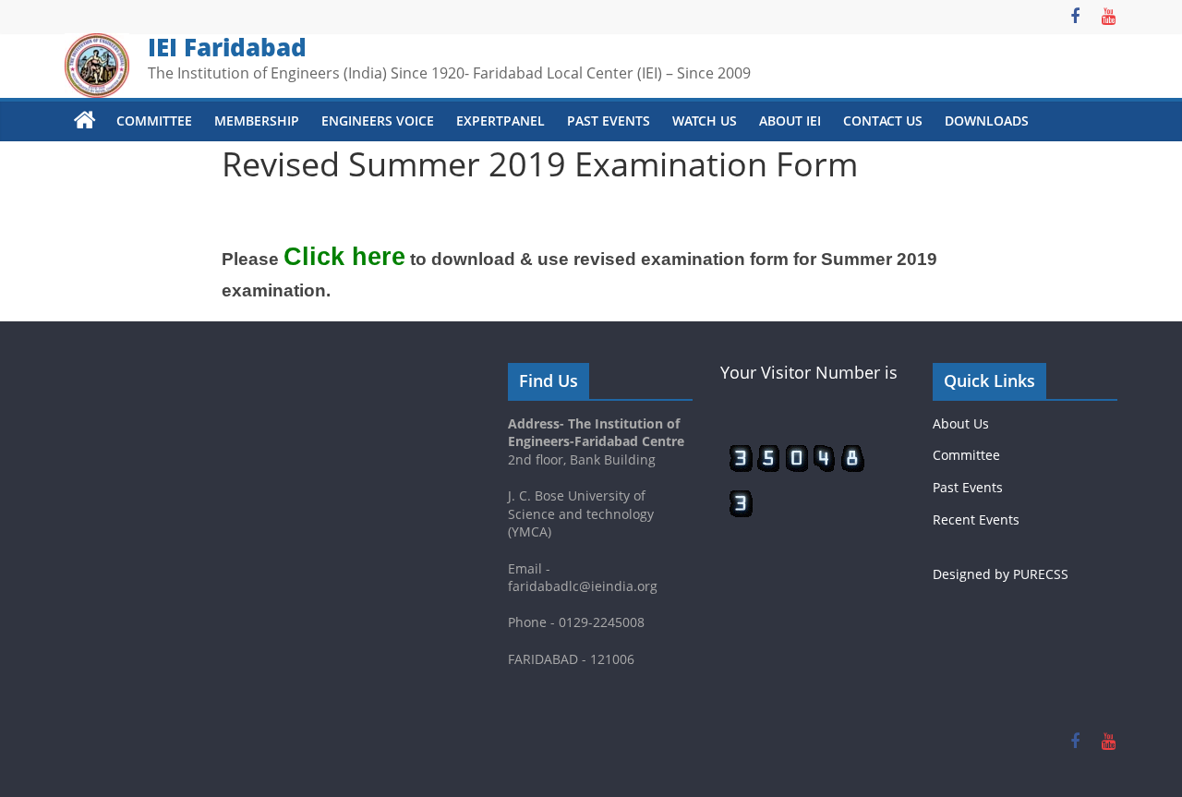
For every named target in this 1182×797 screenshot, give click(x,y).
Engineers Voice (377, 120)
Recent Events (976, 519)
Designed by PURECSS (1000, 574)
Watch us (704, 120)
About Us (961, 423)
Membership (256, 120)
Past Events (608, 120)
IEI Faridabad (227, 47)
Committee (154, 120)
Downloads (987, 120)
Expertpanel (500, 120)
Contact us (883, 120)
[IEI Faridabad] (85, 121)
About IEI (790, 120)
